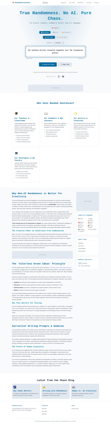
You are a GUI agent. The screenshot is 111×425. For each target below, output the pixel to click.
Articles (88, 2)
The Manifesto (82, 248)
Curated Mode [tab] (61, 37)
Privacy (96, 2)
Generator (63, 2)
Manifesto (80, 2)
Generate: (49, 42)
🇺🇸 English (55, 28)
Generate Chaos (47, 64)
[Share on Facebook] (63, 76)
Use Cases (72, 2)
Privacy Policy (81, 251)
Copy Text (64, 64)
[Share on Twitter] (58, 76)
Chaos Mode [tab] (49, 37)
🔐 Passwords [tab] (66, 32)
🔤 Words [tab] (55, 32)
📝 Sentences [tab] (45, 32)
